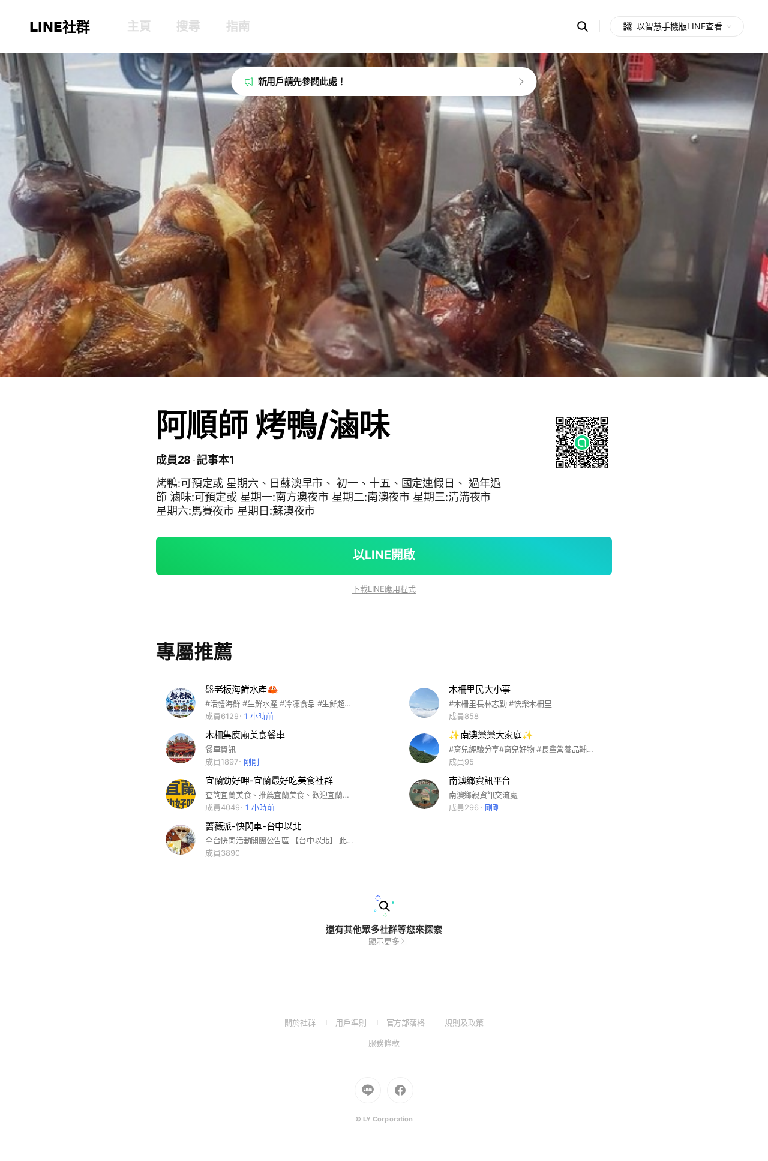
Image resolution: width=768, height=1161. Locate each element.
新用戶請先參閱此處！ (302, 81)
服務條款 (384, 1043)
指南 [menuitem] (238, 26)
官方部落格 (415, 1022)
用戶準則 (360, 1022)
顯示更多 (384, 941)
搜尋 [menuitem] (188, 26)
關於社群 (309, 1022)
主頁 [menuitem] (139, 26)
